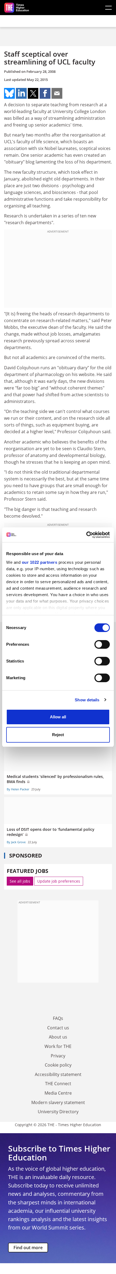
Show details (87, 700)
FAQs (58, 1018)
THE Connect (58, 1084)
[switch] (102, 644)
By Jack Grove (16, 842)
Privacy (58, 1056)
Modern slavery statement (58, 1102)
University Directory (58, 1112)
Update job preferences (58, 881)
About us (58, 1037)
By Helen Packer (18, 789)
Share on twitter (33, 93)
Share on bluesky (9, 93)
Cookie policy (58, 1065)
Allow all (58, 717)
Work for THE (58, 1046)
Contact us (58, 1028)
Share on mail (57, 93)
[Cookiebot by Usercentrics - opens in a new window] (86, 534)
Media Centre (58, 1093)
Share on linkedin (21, 93)
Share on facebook (45, 93)
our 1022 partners (39, 562)
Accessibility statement (58, 1074)
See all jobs (20, 881)
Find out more (28, 1248)
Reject (58, 734)
